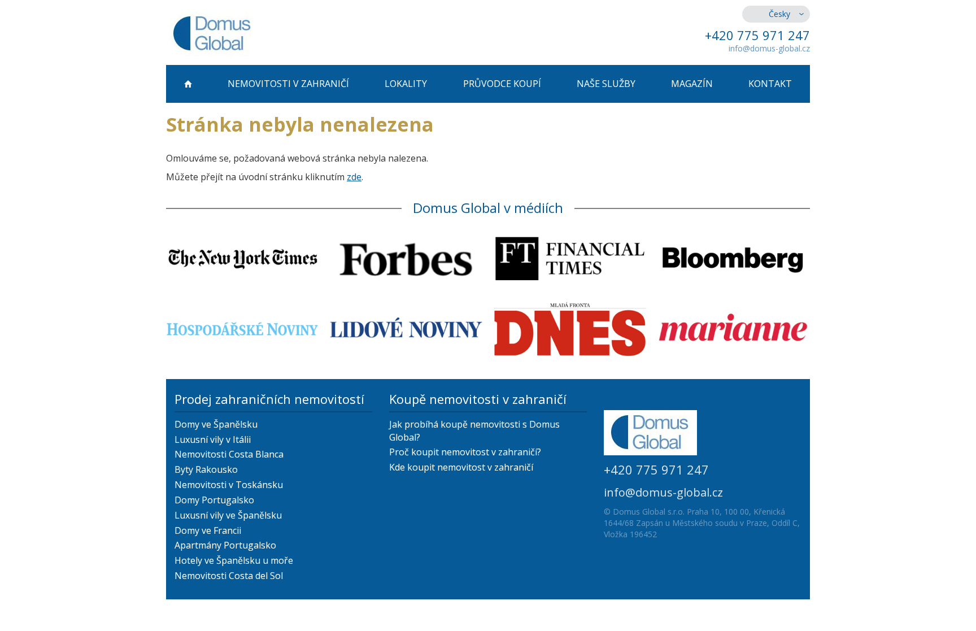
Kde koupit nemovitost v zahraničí (461, 467)
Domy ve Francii (208, 530)
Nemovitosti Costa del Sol (229, 575)
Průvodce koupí (502, 83)
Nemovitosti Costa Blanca (229, 454)
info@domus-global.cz (769, 48)
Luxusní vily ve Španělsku (228, 515)
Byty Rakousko (206, 469)
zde (354, 177)
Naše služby (606, 83)
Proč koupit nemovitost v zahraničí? (465, 452)
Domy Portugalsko (214, 500)
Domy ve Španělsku (216, 424)
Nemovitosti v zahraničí (288, 83)
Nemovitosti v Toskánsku (229, 484)
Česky (779, 13)
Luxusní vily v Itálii (213, 439)
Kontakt (770, 83)
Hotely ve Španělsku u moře (234, 560)
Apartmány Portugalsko (225, 545)
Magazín (692, 83)
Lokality (406, 83)
